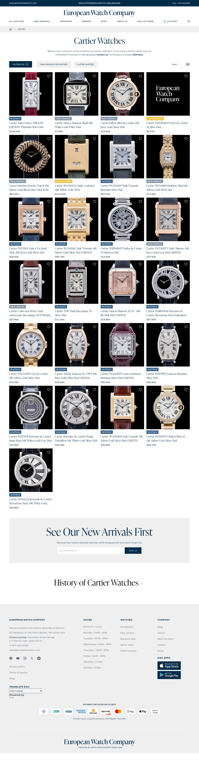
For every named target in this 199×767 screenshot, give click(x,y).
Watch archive (128, 651)
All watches (126, 627)
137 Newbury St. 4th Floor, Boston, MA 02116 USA (37, 633)
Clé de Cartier (85, 64)
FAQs (12, 678)
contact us (102, 55)
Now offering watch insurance (99, 3)
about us (122, 21)
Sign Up (133, 551)
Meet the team (165, 639)
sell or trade (145, 21)
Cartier (21, 29)
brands (86, 21)
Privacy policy (17, 666)
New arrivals (127, 633)
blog (104, 21)
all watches (16, 21)
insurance (66, 21)
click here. (137, 55)
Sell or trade (127, 645)
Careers (161, 645)
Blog (159, 627)
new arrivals (42, 21)
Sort (174, 64)
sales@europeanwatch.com (22, 3)
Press (160, 651)
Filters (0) (18, 64)
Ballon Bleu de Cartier (53, 64)
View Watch (31, 94)
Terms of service (18, 672)
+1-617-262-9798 (18, 645)
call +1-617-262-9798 (181, 3)
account (172, 21)
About (160, 633)
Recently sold (127, 639)
